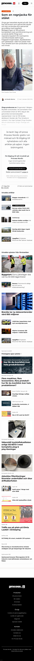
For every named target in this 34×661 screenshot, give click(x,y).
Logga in (25, 172)
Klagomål (17, 619)
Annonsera (17, 602)
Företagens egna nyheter (11, 354)
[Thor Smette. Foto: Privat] (17, 70)
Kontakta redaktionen (17, 630)
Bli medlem (17, 599)
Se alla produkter (17, 604)
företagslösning (22, 177)
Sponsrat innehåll (17, 621)
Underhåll (7, 11)
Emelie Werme (10, 99)
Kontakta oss (17, 633)
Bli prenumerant (17, 596)
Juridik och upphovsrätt (17, 616)
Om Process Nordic (17, 638)
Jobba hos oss (17, 636)
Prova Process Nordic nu (17, 168)
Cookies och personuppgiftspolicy (17, 613)
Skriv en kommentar (25, 186)
